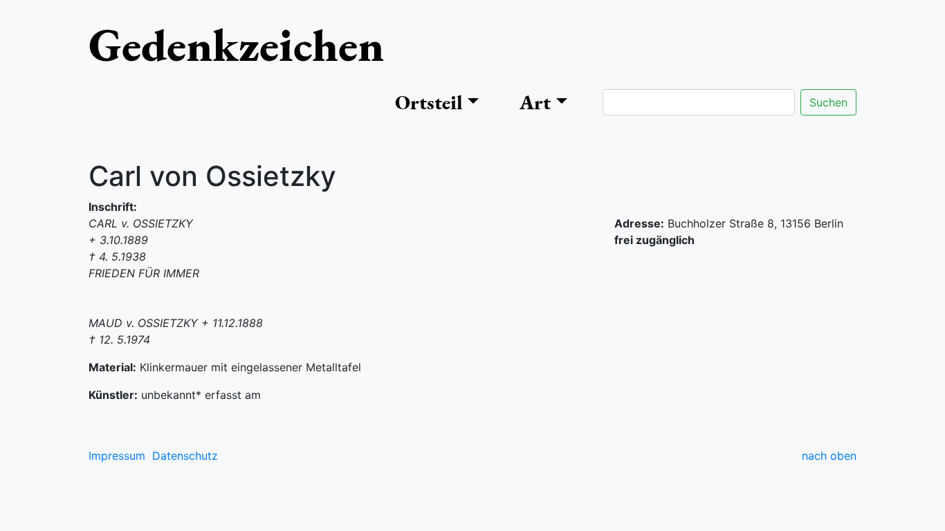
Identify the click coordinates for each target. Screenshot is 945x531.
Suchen (828, 102)
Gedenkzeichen (236, 44)
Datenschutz (185, 456)
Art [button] (535, 102)
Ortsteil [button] (429, 102)
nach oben (829, 456)
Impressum (117, 456)
